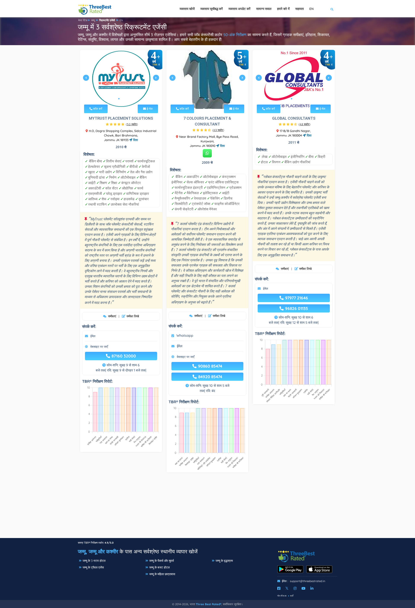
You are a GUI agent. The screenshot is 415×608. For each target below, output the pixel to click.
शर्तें (292, 596)
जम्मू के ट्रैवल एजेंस (93, 567)
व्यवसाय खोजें (187, 9)
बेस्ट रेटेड (82, 20)
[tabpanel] (121, 79)
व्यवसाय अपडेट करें (239, 9)
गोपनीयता (282, 596)
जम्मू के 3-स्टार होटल (94, 561)
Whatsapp (184, 335)
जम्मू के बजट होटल (159, 567)
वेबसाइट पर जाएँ (99, 347)
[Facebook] (278, 588)
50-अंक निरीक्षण (234, 34)
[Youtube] (303, 588)
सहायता (299, 9)
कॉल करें (97, 108)
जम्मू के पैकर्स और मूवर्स (161, 561)
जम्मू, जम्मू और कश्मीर (98, 551)
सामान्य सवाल (263, 9)
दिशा (135, 140)
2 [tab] (122, 98)
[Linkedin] (311, 588)
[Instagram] (295, 588)
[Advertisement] (207, 507)
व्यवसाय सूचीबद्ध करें (211, 9)
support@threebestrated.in (307, 581)
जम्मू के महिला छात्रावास (162, 574)
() (132, 124)
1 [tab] (119, 98)
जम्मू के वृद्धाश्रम (224, 561)
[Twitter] (287, 588)
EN (121, 20)
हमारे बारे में (283, 9)
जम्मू (93, 20)
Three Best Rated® (208, 604)
